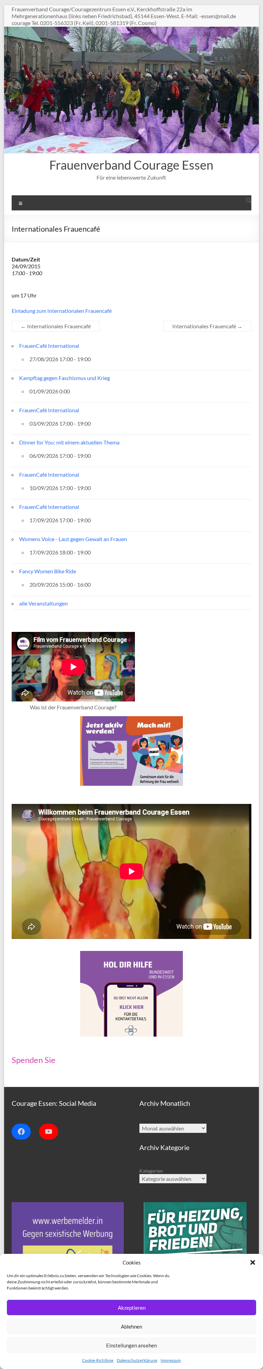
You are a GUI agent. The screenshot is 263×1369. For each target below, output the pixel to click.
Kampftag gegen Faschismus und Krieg (64, 378)
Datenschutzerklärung (137, 1360)
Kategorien (151, 1171)
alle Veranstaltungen (43, 603)
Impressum (171, 1360)
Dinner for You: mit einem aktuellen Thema (69, 442)
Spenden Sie (33, 1060)
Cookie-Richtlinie (97, 1360)
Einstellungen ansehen (131, 1345)
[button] (252, 1262)
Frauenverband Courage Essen (131, 164)
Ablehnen (131, 1326)
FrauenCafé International (49, 345)
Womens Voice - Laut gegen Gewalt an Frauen (73, 539)
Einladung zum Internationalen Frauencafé (62, 310)
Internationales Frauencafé (56, 326)
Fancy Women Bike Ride (47, 571)
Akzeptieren (132, 1308)
